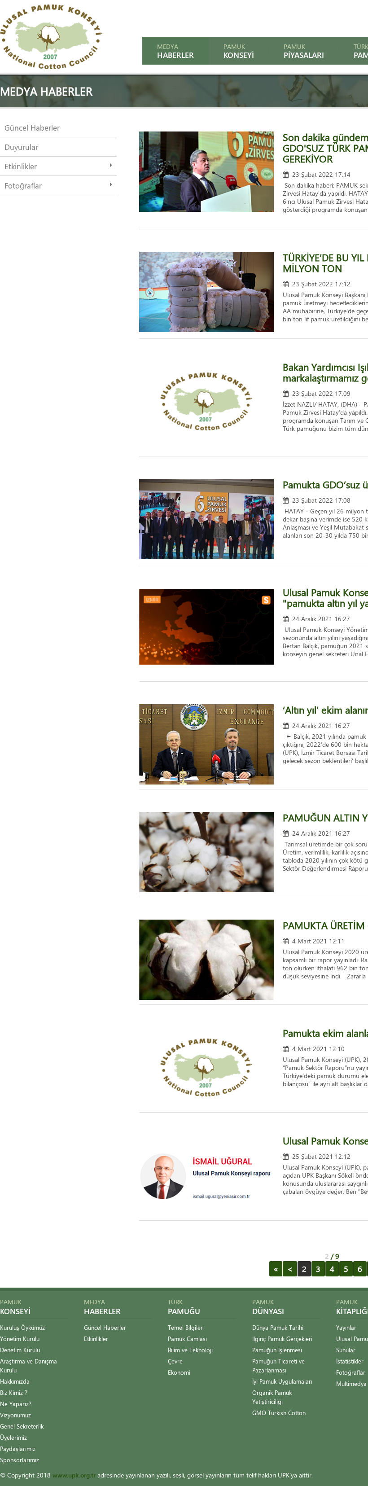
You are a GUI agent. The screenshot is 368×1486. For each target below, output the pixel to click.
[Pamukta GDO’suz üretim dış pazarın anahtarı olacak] (206, 556)
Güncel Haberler (32, 127)
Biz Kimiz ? (13, 1392)
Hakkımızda (15, 1381)
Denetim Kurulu (20, 1350)
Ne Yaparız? (15, 1403)
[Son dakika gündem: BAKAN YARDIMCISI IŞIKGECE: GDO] (206, 209)
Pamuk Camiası (187, 1338)
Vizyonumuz (15, 1415)
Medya (175, 51)
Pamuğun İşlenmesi (277, 1350)
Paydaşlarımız (17, 1448)
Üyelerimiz (13, 1437)
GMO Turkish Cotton (279, 1412)
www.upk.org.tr (74, 1475)
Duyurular (21, 147)
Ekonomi (179, 1372)
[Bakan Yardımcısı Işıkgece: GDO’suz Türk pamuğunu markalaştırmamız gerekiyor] (206, 439)
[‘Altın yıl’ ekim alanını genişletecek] (206, 782)
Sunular (345, 1350)
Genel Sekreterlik (22, 1426)
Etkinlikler (20, 166)
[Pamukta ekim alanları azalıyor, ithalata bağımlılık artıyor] (206, 1105)
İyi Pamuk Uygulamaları (282, 1381)
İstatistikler (350, 1361)
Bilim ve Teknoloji (190, 1350)
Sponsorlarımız (19, 1460)
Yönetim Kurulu (19, 1338)
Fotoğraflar (23, 185)
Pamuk (238, 51)
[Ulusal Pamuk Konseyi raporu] (206, 1213)
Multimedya (351, 1383)
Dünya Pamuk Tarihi (277, 1327)
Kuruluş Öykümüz (22, 1327)
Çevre (175, 1361)
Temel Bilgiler (185, 1327)
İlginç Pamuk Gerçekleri (282, 1338)
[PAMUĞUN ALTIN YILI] (206, 889)
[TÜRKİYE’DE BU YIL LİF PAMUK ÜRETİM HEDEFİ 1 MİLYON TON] (206, 329)
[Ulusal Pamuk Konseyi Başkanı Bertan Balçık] (206, 664)
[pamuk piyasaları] (51, 66)
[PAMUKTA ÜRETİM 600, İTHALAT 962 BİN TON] (206, 997)
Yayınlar (346, 1327)
